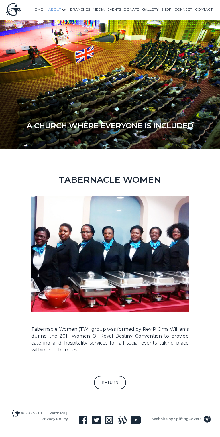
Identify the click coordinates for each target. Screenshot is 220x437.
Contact (204, 9)
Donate (131, 9)
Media (99, 9)
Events (114, 9)
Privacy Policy (55, 419)
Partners (57, 413)
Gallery (150, 9)
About (54, 9)
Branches (80, 9)
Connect (183, 9)
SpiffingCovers (188, 419)
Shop (166, 9)
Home (37, 9)
